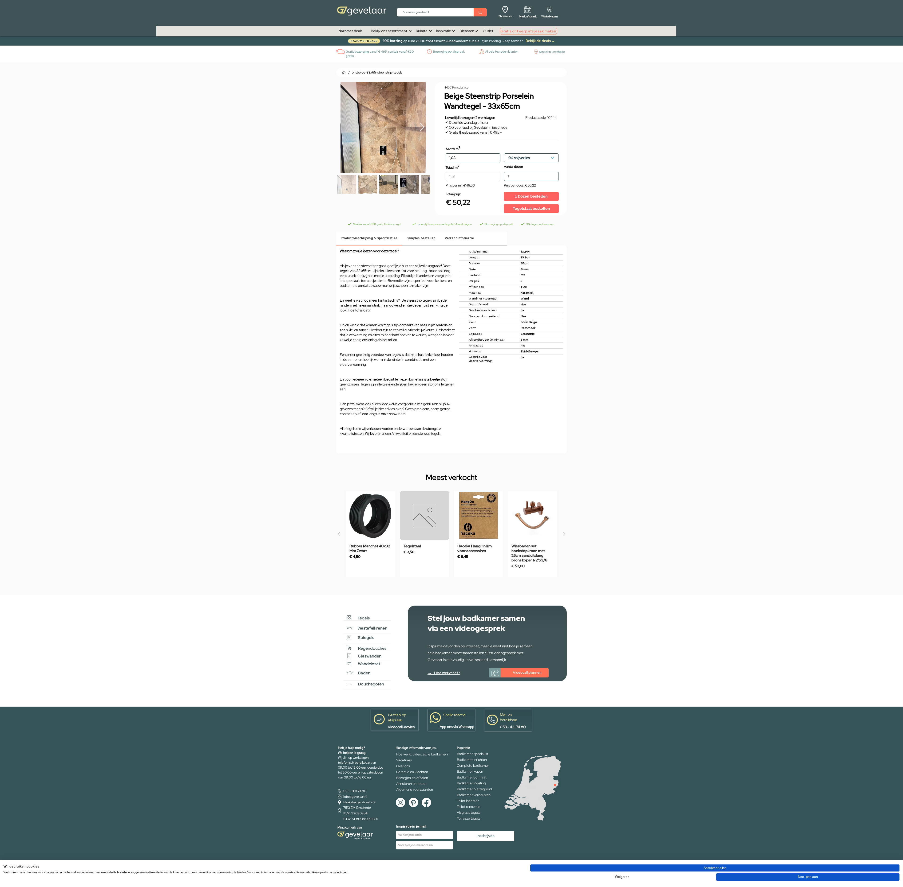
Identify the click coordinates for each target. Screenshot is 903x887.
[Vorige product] (339, 534)
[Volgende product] (564, 534)
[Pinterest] (413, 802)
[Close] (555, 785)
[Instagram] (400, 802)
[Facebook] (426, 802)
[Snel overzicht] (370, 515)
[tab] (369, 238)
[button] (549, 9)
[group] (451, 533)
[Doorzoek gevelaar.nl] (480, 12)
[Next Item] (422, 127)
